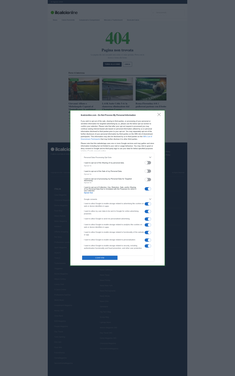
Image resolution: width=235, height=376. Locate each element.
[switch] (148, 162)
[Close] (160, 115)
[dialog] (117, 188)
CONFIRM (99, 258)
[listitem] (117, 157)
